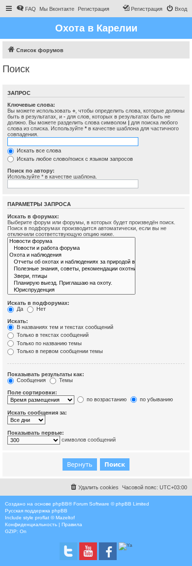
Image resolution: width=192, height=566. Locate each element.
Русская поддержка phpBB (36, 510)
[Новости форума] (71, 241)
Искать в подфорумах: (38, 303)
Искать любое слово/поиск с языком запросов (74, 159)
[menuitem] (26, 9)
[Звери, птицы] (71, 276)
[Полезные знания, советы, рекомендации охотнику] (71, 269)
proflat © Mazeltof (55, 517)
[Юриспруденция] (71, 290)
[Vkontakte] (68, 551)
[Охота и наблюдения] (71, 255)
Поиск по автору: (31, 171)
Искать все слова (38, 150)
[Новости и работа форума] (71, 248)
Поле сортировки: (32, 392)
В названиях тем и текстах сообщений (64, 327)
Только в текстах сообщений (52, 335)
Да (19, 309)
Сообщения (30, 380)
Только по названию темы (48, 343)
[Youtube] (88, 551)
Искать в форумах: (33, 216)
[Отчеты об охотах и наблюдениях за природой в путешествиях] (71, 262)
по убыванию (155, 399)
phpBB (60, 503)
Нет (40, 309)
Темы (65, 380)
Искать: (17, 321)
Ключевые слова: (31, 105)
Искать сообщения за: (37, 413)
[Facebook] (108, 551)
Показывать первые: (35, 433)
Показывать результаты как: (45, 374)
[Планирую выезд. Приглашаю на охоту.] (71, 283)
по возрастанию (106, 399)
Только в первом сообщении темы (59, 351)
